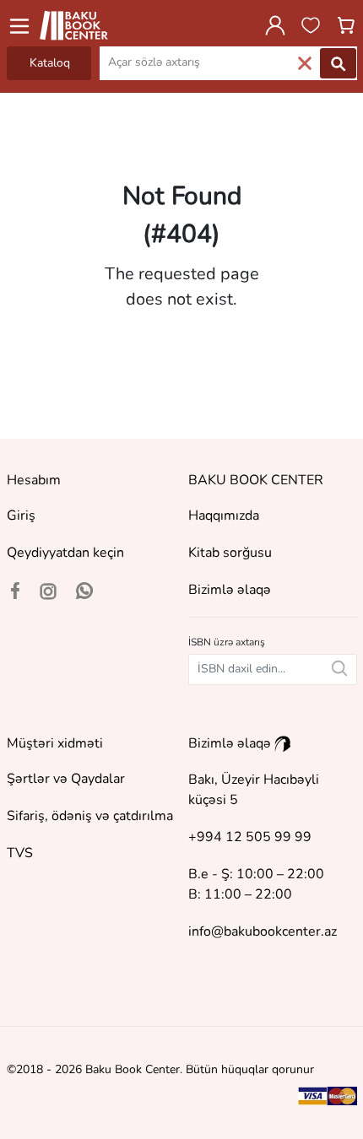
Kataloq (50, 63)
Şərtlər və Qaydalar (66, 778)
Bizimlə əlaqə (229, 589)
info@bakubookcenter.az (262, 931)
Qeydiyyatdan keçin (65, 552)
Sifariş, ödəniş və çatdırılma (90, 816)
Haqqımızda (223, 515)
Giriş (21, 515)
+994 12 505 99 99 (250, 837)
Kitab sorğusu (230, 552)
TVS (20, 853)
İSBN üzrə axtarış (226, 642)
